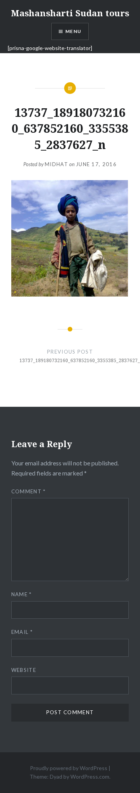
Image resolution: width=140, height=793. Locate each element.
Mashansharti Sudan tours (70, 13)
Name (21, 594)
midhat (56, 164)
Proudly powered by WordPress (68, 768)
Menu (73, 31)
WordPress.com (89, 776)
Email (22, 632)
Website (23, 670)
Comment (28, 491)
